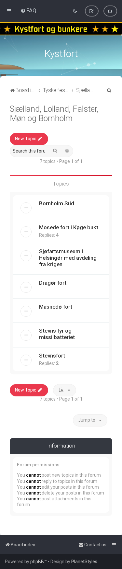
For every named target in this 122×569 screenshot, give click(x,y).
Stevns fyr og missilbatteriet (57, 333)
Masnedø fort (55, 306)
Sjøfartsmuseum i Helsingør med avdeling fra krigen (68, 257)
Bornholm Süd (56, 203)
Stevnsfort (52, 355)
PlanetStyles (84, 561)
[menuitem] (28, 10)
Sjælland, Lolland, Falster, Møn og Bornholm (54, 113)
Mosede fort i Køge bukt (68, 227)
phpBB (37, 561)
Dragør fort (52, 282)
